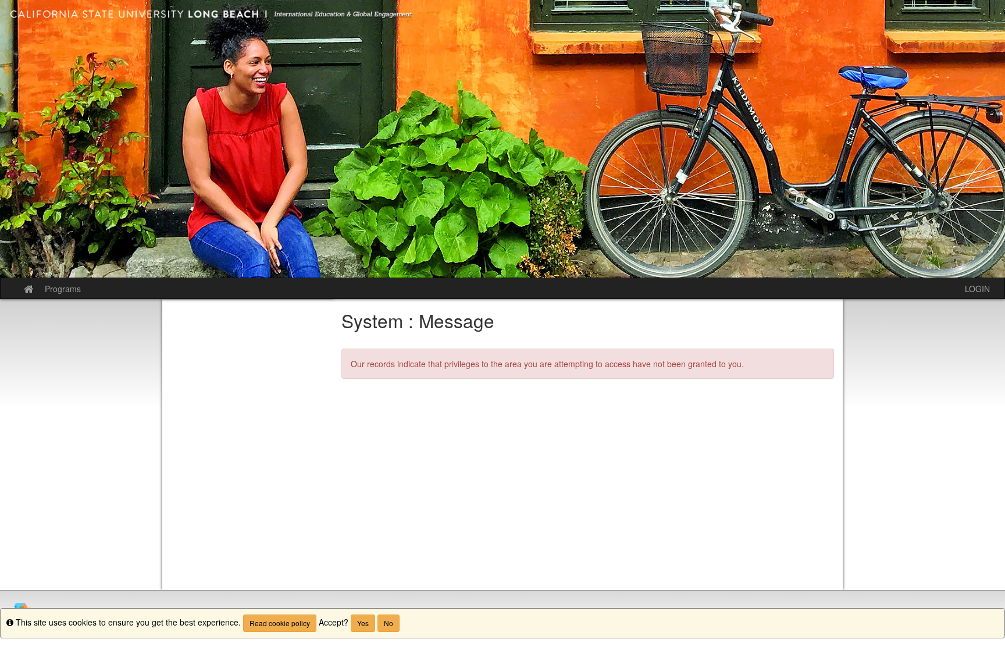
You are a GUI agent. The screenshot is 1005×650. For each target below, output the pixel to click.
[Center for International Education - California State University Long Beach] (502, 139)
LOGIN (977, 288)
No (388, 623)
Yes (363, 623)
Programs (63, 288)
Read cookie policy (280, 623)
